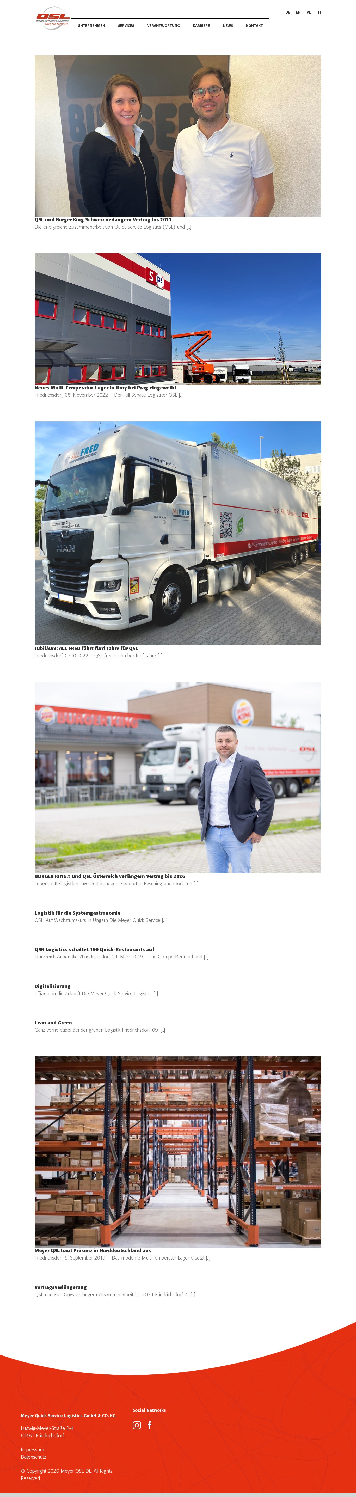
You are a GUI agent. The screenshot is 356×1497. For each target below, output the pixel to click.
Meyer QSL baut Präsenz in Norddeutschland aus (93, 1251)
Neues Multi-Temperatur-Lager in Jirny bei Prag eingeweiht (105, 388)
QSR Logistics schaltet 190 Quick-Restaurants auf (94, 950)
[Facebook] (149, 1425)
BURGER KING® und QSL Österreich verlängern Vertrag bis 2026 (110, 876)
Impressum (32, 1449)
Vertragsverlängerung (61, 1287)
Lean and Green (53, 1023)
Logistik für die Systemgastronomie (77, 913)
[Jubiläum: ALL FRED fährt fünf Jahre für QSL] (178, 533)
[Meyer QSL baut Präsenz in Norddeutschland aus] (178, 1152)
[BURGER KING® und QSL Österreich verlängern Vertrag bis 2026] (178, 777)
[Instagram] (137, 1425)
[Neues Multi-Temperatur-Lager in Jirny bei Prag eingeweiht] (178, 319)
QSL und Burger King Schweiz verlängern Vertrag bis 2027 (103, 220)
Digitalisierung (53, 986)
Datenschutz (33, 1457)
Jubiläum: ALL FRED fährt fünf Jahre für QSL (86, 648)
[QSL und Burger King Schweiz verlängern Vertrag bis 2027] (178, 136)
